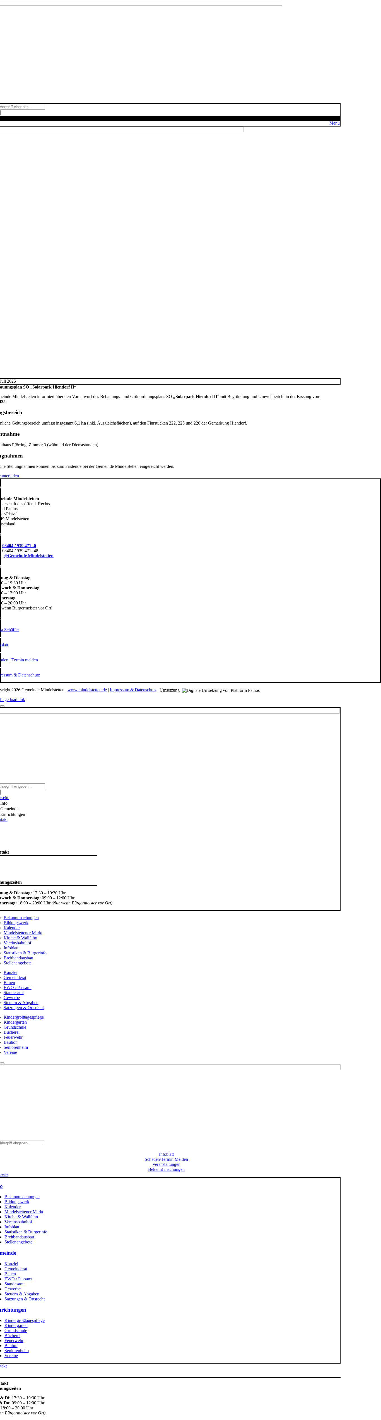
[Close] (2, 706)
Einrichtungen (12, 814)
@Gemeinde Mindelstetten (29, 555)
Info (4, 803)
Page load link (12, 699)
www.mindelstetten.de (87, 689)
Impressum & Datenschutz (133, 689)
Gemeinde (9, 808)
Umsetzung (170, 690)
